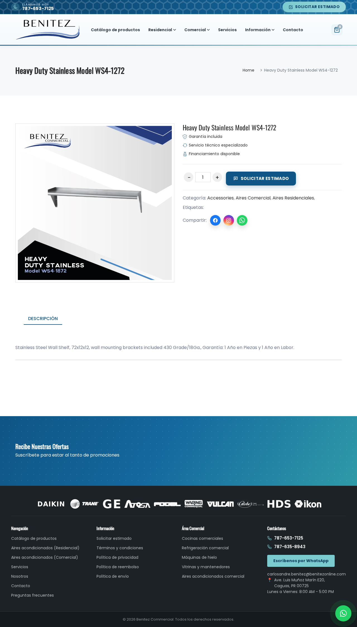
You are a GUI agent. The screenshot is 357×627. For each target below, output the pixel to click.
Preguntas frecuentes (32, 595)
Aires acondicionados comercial (213, 576)
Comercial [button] (195, 30)
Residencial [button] (160, 30)
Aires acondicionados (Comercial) (44, 557)
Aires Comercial (253, 198)
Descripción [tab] (43, 318)
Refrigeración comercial (205, 548)
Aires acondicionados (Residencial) (45, 548)
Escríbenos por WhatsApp (301, 560)
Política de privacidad (117, 557)
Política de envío (113, 576)
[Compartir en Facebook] (215, 220)
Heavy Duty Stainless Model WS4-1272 (229, 127)
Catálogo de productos (115, 30)
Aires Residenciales (293, 198)
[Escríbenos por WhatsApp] (343, 613)
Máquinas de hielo (199, 557)
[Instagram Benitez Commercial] (228, 220)
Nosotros (19, 576)
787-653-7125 (288, 538)
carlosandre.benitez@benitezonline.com (306, 574)
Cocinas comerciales (202, 538)
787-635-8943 (289, 547)
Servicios (227, 30)
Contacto (293, 30)
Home (248, 70)
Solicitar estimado (317, 6)
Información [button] (258, 30)
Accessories (220, 198)
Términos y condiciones (120, 548)
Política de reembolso (118, 567)
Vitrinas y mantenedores (206, 567)
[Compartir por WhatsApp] (242, 220)
